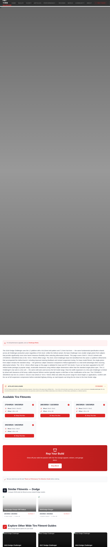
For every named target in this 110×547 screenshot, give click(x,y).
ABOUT (89, 3)
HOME (14, 3)
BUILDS (21, 3)
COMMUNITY (79, 3)
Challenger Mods (33, 342)
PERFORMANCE (49, 3)
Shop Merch (55, 466)
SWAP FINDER (101, 3)
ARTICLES (37, 3)
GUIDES (29, 3)
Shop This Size (20, 415)
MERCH (70, 3)
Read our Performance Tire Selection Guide (37, 479)
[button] (55, 386)
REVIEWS (62, 3)
